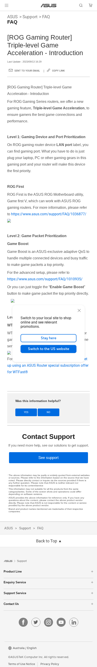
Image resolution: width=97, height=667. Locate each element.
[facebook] (23, 622)
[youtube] (61, 622)
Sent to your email (27, 70)
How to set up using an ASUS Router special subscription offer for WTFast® (47, 365)
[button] (7, 5)
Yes (26, 412)
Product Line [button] (13, 571)
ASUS (12, 16)
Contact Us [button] (11, 603)
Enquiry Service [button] (15, 582)
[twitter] (35, 622)
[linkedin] (73, 622)
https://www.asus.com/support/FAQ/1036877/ (48, 214)
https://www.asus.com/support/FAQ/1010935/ (45, 279)
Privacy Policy (49, 664)
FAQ (46, 16)
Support (30, 16)
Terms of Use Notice (21, 664)
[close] (79, 310)
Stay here (48, 338)
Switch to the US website (48, 349)
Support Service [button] (15, 593)
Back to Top (46, 541)
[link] (49, 5)
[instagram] (48, 622)
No (48, 412)
